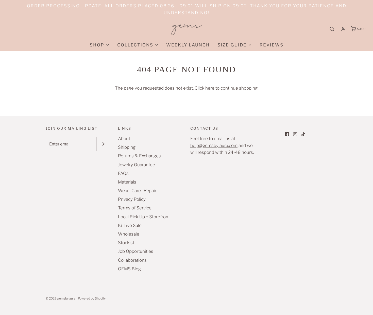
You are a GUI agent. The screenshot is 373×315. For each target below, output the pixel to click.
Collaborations (132, 260)
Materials (127, 182)
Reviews (271, 44)
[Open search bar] (331, 29)
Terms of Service (134, 207)
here (209, 88)
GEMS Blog (129, 268)
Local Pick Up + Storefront (144, 216)
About (124, 138)
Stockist (126, 242)
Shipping (126, 147)
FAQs (123, 173)
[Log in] (343, 28)
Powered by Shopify (92, 298)
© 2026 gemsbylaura (61, 298)
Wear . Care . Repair (137, 190)
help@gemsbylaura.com (214, 145)
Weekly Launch (188, 44)
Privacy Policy (132, 199)
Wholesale (128, 234)
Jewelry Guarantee (136, 164)
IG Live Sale (130, 225)
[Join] (103, 144)
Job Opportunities (135, 251)
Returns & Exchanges (139, 155)
